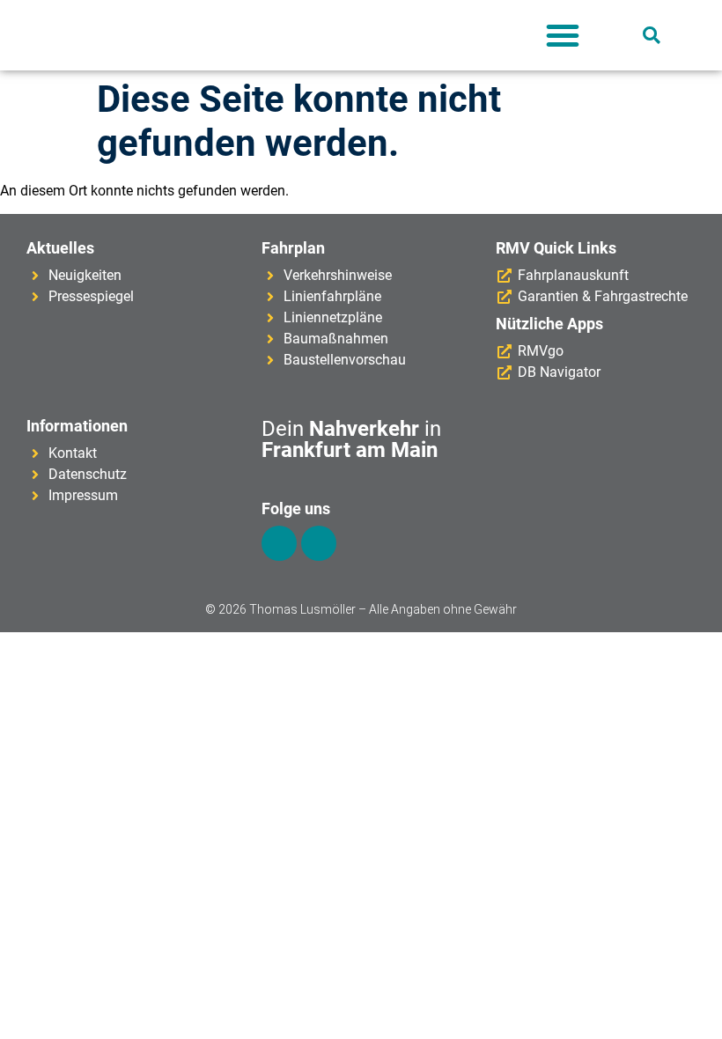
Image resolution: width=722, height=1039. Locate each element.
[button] (562, 35)
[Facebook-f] (279, 543)
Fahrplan (293, 248)
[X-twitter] (318, 543)
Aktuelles (60, 248)
